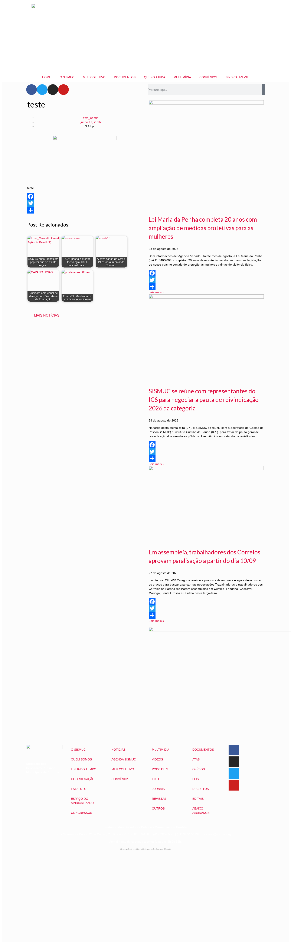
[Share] (84, 210)
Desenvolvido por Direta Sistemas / (136, 849)
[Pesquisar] (263, 89)
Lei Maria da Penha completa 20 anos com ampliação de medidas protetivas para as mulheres (203, 228)
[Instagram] (53, 89)
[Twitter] (42, 89)
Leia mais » (156, 292)
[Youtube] (63, 89)
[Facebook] (31, 89)
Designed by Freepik (162, 849)
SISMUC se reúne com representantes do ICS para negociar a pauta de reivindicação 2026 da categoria (204, 399)
